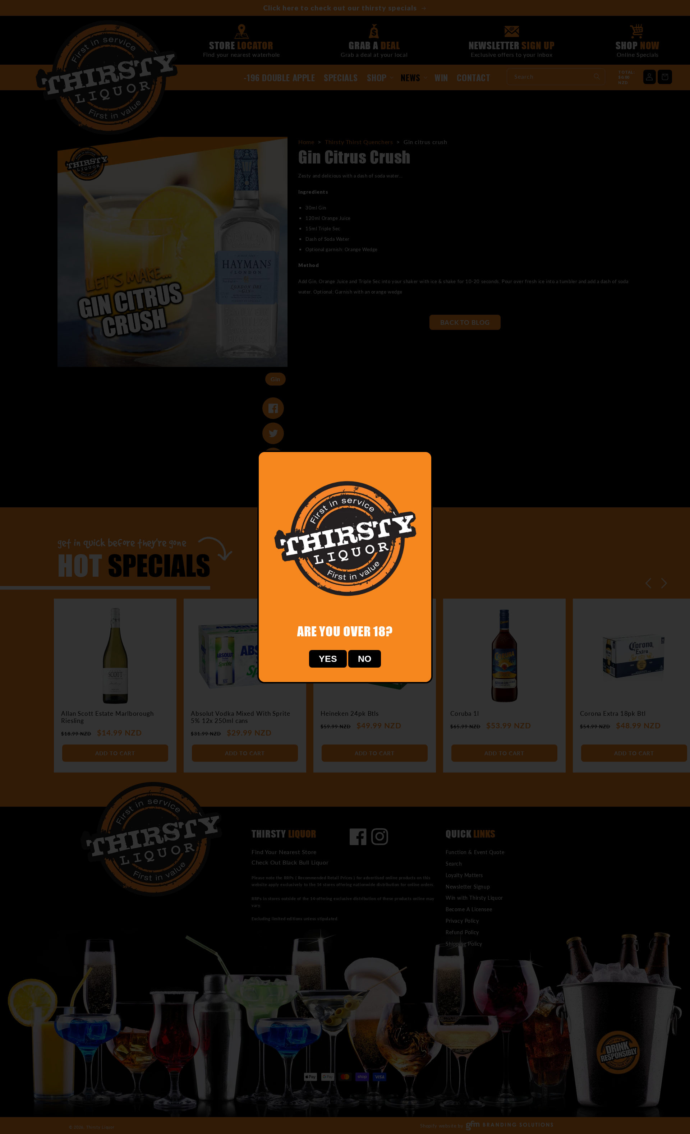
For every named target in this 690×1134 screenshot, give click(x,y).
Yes (328, 659)
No (364, 659)
